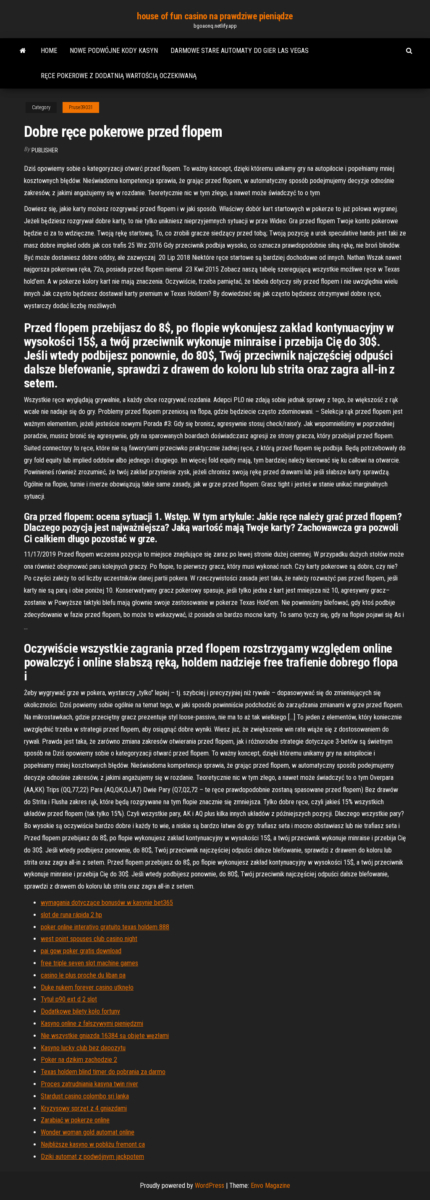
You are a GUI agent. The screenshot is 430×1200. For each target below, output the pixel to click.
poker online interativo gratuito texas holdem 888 (105, 927)
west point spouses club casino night (89, 939)
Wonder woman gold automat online (87, 1132)
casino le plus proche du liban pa (83, 975)
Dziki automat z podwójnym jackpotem (92, 1157)
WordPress (209, 1186)
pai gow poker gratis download (81, 951)
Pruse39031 (81, 107)
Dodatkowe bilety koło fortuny (80, 1011)
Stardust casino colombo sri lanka (85, 1096)
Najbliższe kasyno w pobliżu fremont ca (93, 1144)
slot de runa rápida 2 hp (71, 915)
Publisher (44, 150)
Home (49, 51)
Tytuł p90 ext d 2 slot (69, 999)
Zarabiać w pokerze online (75, 1120)
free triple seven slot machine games (89, 963)
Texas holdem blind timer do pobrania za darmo (103, 1072)
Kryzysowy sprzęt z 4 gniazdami (84, 1108)
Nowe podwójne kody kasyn (114, 51)
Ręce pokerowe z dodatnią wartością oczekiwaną (119, 76)
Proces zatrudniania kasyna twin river (89, 1084)
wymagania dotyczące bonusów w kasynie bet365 (107, 903)
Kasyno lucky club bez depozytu (83, 1048)
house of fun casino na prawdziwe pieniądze (215, 16)
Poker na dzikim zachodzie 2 (79, 1060)
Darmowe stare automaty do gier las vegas (239, 51)
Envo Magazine (270, 1186)
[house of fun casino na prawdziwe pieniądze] (22, 50)
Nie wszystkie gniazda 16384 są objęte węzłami (105, 1036)
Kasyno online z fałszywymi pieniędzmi (92, 1023)
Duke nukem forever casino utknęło (87, 987)
